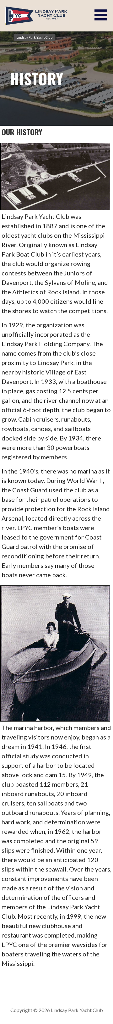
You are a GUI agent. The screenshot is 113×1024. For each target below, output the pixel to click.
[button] (103, 15)
